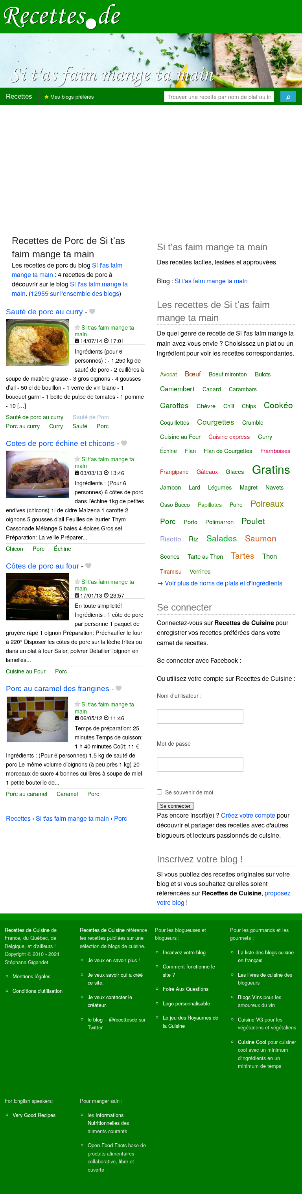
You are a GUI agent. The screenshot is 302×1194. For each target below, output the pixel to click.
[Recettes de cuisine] (62, 15)
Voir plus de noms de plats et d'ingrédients (223, 582)
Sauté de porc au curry (44, 312)
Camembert (177, 388)
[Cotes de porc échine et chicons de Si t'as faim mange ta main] (37, 473)
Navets (274, 487)
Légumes (220, 487)
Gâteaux (207, 471)
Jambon (170, 487)
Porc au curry (23, 426)
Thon (269, 556)
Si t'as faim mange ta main (104, 330)
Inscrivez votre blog (184, 952)
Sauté (79, 426)
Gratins (271, 468)
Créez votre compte (248, 815)
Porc (103, 426)
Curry (56, 426)
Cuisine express (229, 436)
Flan (190, 450)
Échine (62, 548)
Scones (170, 556)
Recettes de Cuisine (27, 930)
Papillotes (210, 504)
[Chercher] (288, 96)
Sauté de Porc (91, 417)
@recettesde (123, 1019)
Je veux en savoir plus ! (114, 960)
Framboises (275, 450)
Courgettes (215, 421)
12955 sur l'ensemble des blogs (75, 293)
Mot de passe (174, 743)
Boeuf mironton (228, 374)
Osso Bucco (175, 504)
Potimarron (219, 521)
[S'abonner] (77, 327)
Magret (249, 487)
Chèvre (206, 406)
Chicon (14, 548)
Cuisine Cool (252, 1041)
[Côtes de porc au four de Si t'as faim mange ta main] (37, 595)
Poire (236, 504)
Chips (249, 406)
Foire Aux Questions (185, 988)
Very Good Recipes (34, 1115)
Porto (190, 521)
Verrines (200, 571)
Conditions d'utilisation (38, 990)
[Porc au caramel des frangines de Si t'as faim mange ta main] (37, 718)
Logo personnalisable (186, 1003)
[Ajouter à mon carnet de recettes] (92, 312)
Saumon (260, 538)
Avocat (168, 374)
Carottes (174, 405)
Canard (212, 389)
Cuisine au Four (26, 671)
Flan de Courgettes (228, 450)
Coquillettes (174, 422)
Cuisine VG (250, 1019)
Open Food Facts (107, 1145)
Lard (194, 487)
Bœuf (193, 373)
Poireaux (267, 503)
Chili (228, 406)
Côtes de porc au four (42, 566)
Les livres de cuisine (260, 974)
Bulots (263, 374)
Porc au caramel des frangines (57, 688)
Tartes (242, 555)
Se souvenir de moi (189, 792)
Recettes (19, 96)
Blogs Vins (250, 997)
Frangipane (174, 471)
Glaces (235, 471)
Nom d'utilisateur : (179, 695)
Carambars (243, 389)
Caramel (67, 793)
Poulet (253, 520)
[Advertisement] (151, 167)
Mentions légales (31, 976)
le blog (95, 1019)
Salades (221, 538)
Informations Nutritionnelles (105, 1118)
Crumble (252, 422)
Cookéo (278, 405)
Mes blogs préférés (71, 96)
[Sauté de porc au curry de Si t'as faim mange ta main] (37, 341)
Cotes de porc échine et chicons (60, 443)
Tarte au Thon (205, 556)
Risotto (170, 538)
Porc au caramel (26, 793)
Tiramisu (171, 571)
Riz (194, 538)
